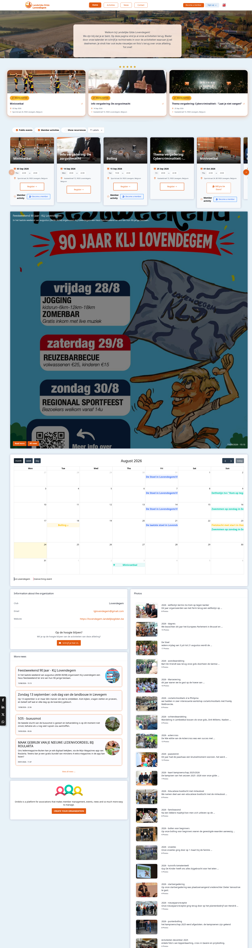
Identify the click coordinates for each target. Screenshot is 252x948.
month (18, 460)
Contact (141, 5)
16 (242, 504)
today (240, 460)
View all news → (69, 771)
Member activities (50, 130)
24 (45, 544)
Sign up (211, 5)
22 (209, 520)
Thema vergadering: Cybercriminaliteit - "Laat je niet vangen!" (207, 103)
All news (33, 443)
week (28, 460)
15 (209, 504)
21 (176, 520)
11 (78, 504)
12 (111, 504)
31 (176, 472)
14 (176, 504)
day (37, 460)
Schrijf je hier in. (70, 643)
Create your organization (69, 811)
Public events (25, 130)
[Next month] (231, 460)
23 (242, 520)
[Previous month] (225, 460)
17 (45, 520)
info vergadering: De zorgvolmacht (110, 103)
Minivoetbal (17, 103)
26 (111, 544)
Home (95, 5)
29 (111, 472)
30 (143, 472)
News (126, 5)
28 (78, 472)
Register (31, 186)
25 (78, 544)
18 (78, 520)
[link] (32, 172)
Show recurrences (77, 130)
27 (45, 472)
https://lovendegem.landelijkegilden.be (102, 618)
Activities (111, 5)
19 (111, 520)
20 (143, 520)
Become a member (193, 5)
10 (45, 504)
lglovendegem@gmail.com (109, 611)
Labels (95, 130)
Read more (19, 443)
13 (143, 504)
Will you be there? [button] (220, 188)
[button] (224, 5)
